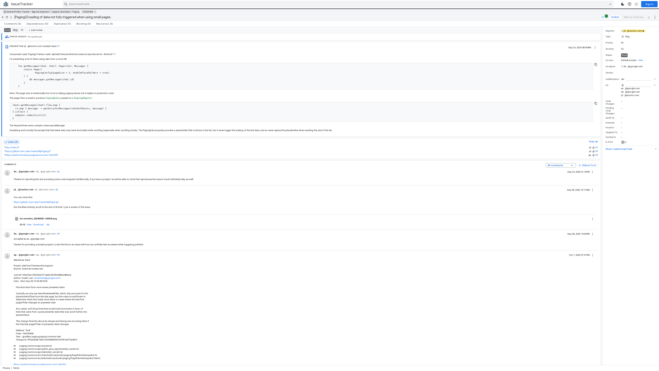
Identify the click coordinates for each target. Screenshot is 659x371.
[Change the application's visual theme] (622, 4)
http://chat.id (11, 147)
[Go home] (3, 17)
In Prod (609, 142)
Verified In (611, 137)
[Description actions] (595, 47)
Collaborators (612, 79)
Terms (16, 368)
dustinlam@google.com (47, 278)
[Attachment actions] (592, 218)
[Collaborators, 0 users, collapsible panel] (638, 79)
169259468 (87, 12)
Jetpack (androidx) (60, 12)
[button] (631, 36)
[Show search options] (610, 4)
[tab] (12, 24)
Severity (610, 49)
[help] (629, 4)
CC (607, 85)
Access (610, 60)
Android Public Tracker (18, 12)
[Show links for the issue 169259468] (95, 12)
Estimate (610, 123)
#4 (58, 233)
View (29, 224)
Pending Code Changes (610, 111)
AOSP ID (610, 118)
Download (38, 224)
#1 (58, 46)
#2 (58, 171)
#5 (596, 155)
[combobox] (338, 4)
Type (608, 36)
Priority (609, 43)
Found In (610, 127)
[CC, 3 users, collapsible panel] (638, 85)
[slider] (603, 196)
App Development (40, 12)
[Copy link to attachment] (48, 224)
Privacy (6, 368)
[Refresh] (7, 17)
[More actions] (655, 17)
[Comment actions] (592, 172)
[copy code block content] (596, 65)
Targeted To (611, 132)
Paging (75, 12)
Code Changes (610, 102)
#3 (596, 151)
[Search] (66, 4)
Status (609, 55)
